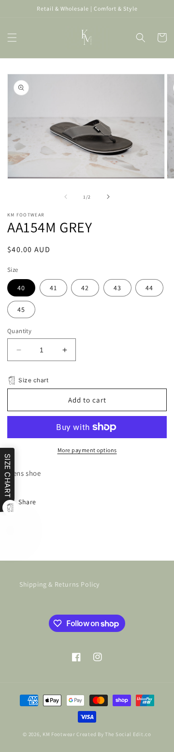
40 (21, 287)
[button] (12, 37)
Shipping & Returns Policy (59, 584)
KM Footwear (59, 734)
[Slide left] (65, 196)
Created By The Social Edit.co (113, 734)
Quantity (19, 331)
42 (85, 287)
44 (149, 287)
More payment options (87, 450)
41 (53, 287)
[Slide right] (108, 196)
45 (21, 309)
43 (117, 287)
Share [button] (27, 501)
